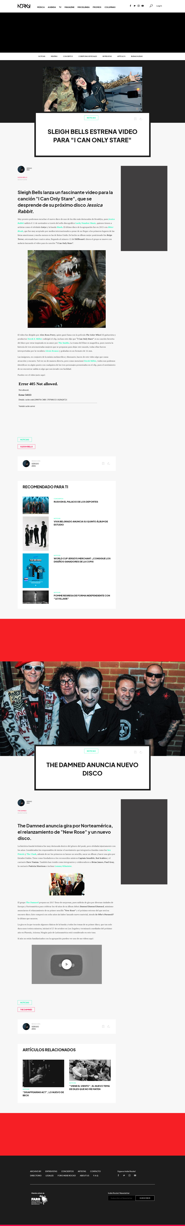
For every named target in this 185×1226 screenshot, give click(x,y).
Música (41, 7)
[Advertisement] (92, 32)
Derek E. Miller (35, 338)
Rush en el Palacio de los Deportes (76, 501)
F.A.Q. (96, 1175)
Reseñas (54, 56)
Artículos (121, 56)
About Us (84, 1175)
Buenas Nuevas (137, 56)
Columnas (110, 7)
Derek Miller (90, 361)
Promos (97, 7)
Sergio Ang (29, 169)
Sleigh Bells (22, 177)
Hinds (60, 227)
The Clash (31, 854)
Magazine (69, 7)
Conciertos (68, 56)
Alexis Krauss (52, 350)
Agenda (52, 7)
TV (60, 7)
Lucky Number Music (85, 223)
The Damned (22, 811)
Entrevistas (107, 56)
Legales (50, 1175)
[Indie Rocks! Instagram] (139, 6)
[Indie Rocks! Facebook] (131, 6)
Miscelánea (83, 7)
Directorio (36, 1175)
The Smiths (63, 342)
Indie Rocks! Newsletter (119, 1193)
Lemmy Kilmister (63, 866)
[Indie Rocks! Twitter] (135, 6)
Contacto (95, 1171)
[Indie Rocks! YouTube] (143, 6)
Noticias (41, 56)
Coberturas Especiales (87, 56)
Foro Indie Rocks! (67, 1175)
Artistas (82, 1171)
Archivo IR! (35, 1171)
